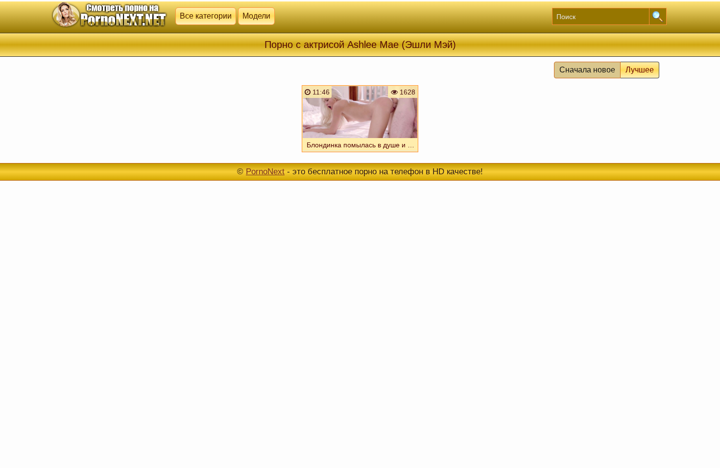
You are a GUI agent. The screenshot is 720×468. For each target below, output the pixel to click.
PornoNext (265, 171)
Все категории (206, 16)
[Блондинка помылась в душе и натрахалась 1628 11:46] (360, 153)
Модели (256, 16)
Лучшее (639, 70)
